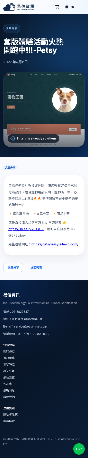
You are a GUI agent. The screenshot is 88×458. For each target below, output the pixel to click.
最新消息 (9, 390)
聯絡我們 (9, 397)
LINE (79, 449)
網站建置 (9, 377)
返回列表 (36, 267)
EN (72, 7)
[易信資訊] (18, 7)
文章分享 (13, 267)
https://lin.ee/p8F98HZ (26, 229)
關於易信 (9, 351)
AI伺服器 (8, 371)
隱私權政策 (10, 414)
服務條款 (9, 421)
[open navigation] (83, 7)
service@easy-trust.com (30, 326)
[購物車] (57, 6)
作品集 (7, 383)
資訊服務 (9, 357)
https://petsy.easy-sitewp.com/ (54, 244)
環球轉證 (9, 364)
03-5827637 (20, 311)
